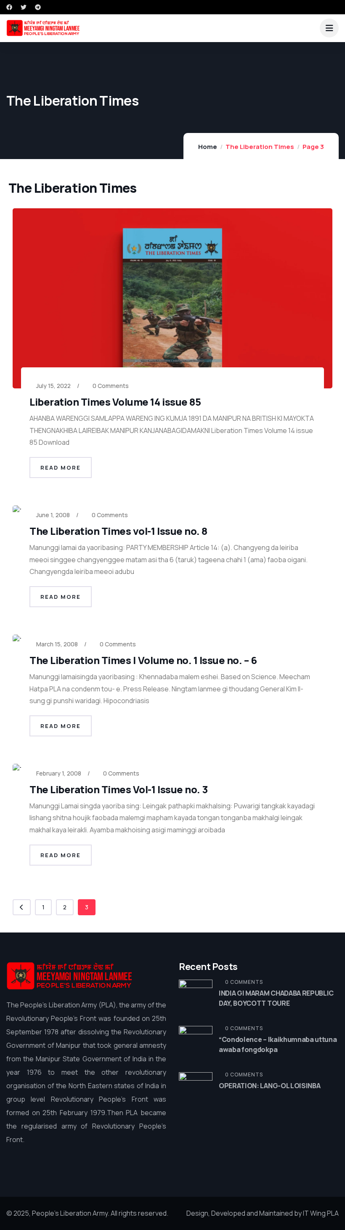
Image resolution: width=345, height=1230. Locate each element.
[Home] (69, 976)
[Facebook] (9, 7)
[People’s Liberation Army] (43, 28)
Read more (60, 467)
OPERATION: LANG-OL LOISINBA (269, 1085)
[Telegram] (38, 7)
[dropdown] (329, 28)
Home (207, 146)
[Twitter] (24, 7)
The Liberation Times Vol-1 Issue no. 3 (118, 789)
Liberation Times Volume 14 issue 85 (115, 402)
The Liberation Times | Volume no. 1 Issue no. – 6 (143, 660)
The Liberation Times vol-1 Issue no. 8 (118, 531)
